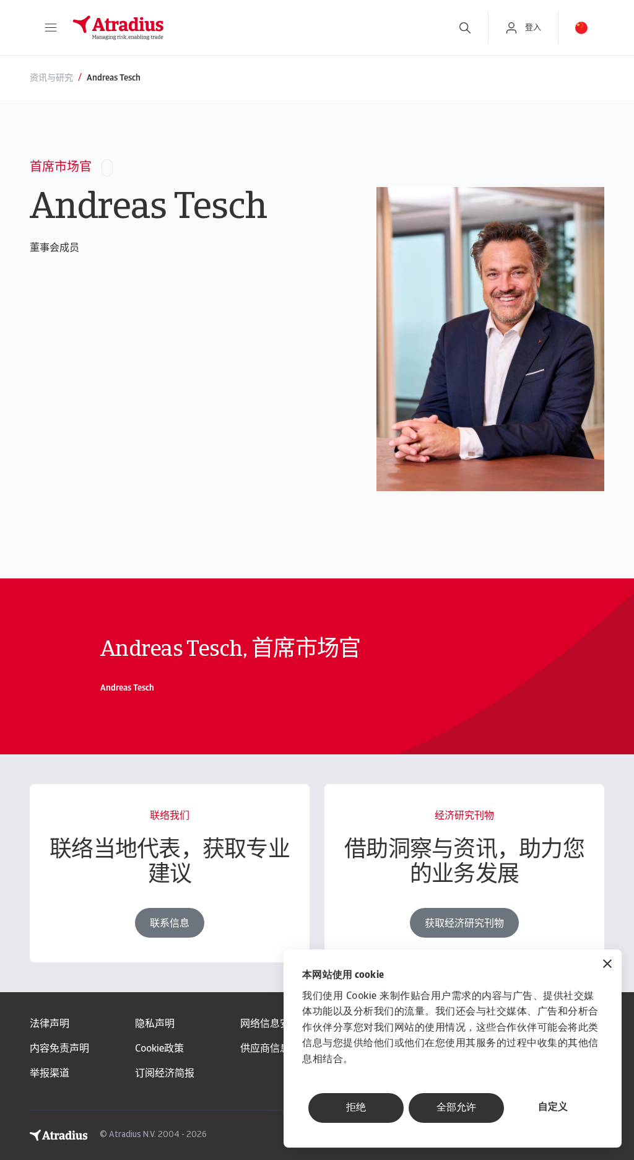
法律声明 (49, 1024)
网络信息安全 (270, 1024)
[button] (51, 27)
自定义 (553, 1107)
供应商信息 (265, 1049)
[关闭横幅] (607, 965)
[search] (465, 27)
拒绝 (356, 1108)
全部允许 (456, 1108)
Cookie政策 (159, 1049)
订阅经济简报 (164, 1074)
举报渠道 (49, 1074)
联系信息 (169, 924)
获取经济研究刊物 (464, 924)
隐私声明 (155, 1024)
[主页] (252, 27)
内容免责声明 (59, 1049)
